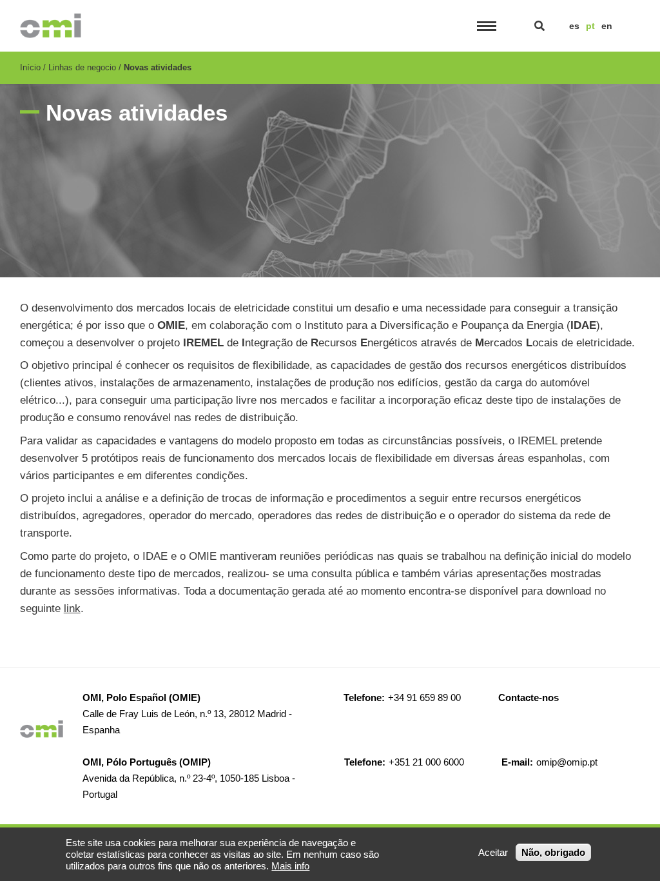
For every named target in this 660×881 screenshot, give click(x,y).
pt (590, 26)
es (574, 26)
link (72, 608)
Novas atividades (157, 67)
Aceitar (493, 852)
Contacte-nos (528, 697)
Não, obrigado (553, 852)
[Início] (51, 26)
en (606, 26)
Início (30, 67)
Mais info (290, 865)
